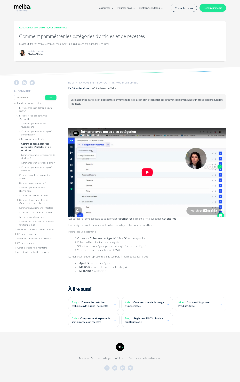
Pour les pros (124, 7)
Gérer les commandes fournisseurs (34, 238)
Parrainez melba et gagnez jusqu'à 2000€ (35, 109)
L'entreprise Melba (149, 7)
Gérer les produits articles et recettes (35, 229)
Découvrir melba (212, 7)
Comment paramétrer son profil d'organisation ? (36, 133)
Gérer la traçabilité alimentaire (32, 247)
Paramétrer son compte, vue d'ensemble (43, 27)
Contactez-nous (184, 7)
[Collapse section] (15, 103)
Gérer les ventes (25, 243)
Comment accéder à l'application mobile (34, 177)
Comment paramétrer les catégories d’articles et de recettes (36, 147)
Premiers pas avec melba (29, 103)
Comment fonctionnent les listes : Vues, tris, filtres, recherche (35, 202)
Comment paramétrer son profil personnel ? (36, 169)
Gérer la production (27, 234)
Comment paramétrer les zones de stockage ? (38, 156)
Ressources (104, 7)
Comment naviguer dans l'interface (36, 207)
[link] (18, 82)
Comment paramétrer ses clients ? (38, 162)
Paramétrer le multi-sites (33, 139)
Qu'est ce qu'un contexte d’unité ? (35, 212)
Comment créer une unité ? (32, 183)
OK (51, 97)
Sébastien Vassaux (81, 88)
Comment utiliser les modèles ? (34, 195)
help (71, 82)
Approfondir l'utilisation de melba (33, 252)
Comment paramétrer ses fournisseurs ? (34, 125)
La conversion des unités (31, 217)
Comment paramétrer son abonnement (32, 189)
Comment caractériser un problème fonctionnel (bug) (36, 223)
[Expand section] (19, 131)
